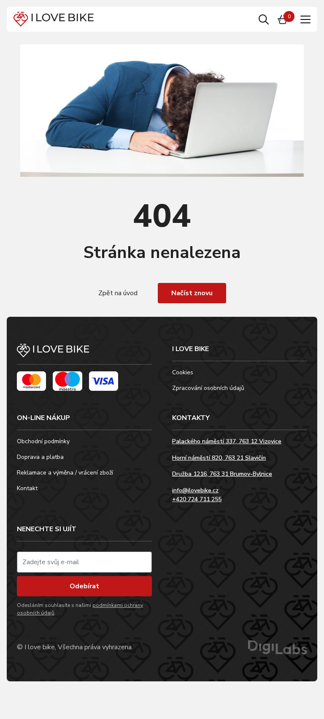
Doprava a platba (40, 457)
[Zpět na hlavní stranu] (84, 354)
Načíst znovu (192, 293)
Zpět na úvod (118, 293)
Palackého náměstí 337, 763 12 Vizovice (226, 441)
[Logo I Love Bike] (54, 19)
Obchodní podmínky (43, 441)
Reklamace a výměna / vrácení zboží (65, 473)
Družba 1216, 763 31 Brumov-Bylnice (222, 474)
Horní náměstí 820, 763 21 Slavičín (219, 458)
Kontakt (27, 488)
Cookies (182, 372)
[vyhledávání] (264, 19)
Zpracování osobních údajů (208, 388)
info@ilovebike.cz (195, 490)
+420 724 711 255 (196, 499)
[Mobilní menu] (305, 19)
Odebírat (84, 586)
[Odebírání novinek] (84, 562)
